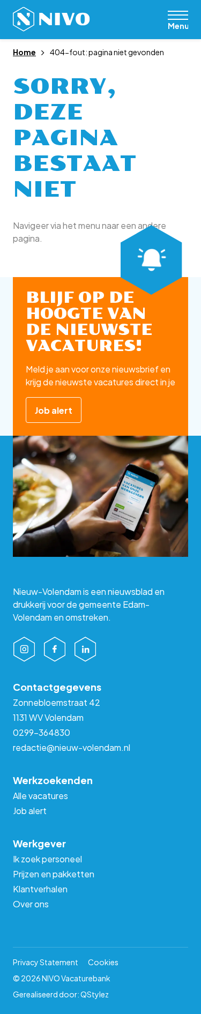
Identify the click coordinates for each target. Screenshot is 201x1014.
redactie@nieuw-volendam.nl (71, 747)
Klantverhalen (40, 889)
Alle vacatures (40, 796)
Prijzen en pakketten (53, 874)
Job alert (53, 410)
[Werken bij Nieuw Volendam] (51, 19)
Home (24, 52)
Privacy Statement (45, 962)
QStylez (94, 994)
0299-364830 (41, 732)
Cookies (103, 962)
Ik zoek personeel (47, 859)
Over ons (31, 904)
